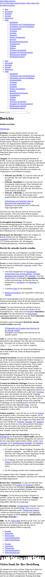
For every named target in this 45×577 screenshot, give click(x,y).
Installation (14, 22)
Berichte (13, 39)
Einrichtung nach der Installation (22, 27)
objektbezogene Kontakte (14, 276)
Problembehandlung (17, 57)
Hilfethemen (4, 129)
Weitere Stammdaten (17, 37)
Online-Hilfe (15, 521)
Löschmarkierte (23, 506)
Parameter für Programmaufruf (21, 52)
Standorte (13, 35)
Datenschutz (9, 536)
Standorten (33, 282)
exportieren (4, 239)
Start (6, 9)
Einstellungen (15, 44)
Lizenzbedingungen (12, 538)
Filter (15, 289)
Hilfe (7, 20)
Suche (2, 112)
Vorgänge (13, 31)
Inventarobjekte (15, 29)
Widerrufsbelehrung (12, 540)
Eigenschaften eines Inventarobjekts (18, 274)
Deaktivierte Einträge (31, 510)
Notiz (27, 405)
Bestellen (8, 14)
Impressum (9, 18)
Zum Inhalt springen (7, 1)
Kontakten (21, 282)
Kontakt (8, 16)
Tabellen (13, 46)
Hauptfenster (31, 272)
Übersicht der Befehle (18, 50)
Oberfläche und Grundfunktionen (22, 24)
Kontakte (13, 33)
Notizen (13, 48)
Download (9, 12)
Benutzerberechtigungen (19, 42)
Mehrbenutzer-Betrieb (18, 55)
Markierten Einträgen (13, 293)
